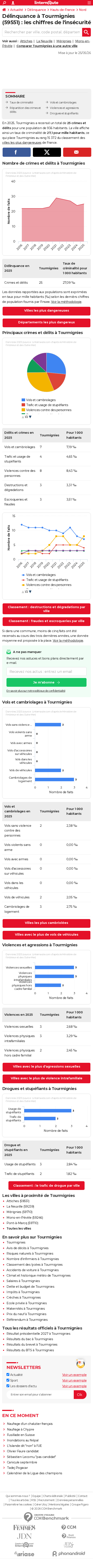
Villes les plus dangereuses (46, 310)
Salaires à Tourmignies (23, 1281)
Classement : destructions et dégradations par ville (46, 609)
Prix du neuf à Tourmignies (26, 1314)
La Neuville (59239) (20, 1206)
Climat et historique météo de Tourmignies (38, 1275)
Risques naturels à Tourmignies (29, 1253)
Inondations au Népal (22, 1440)
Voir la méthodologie (66, 302)
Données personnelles (70, 1500)
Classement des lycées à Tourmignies (34, 1265)
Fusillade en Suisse (21, 1435)
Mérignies (63, 41)
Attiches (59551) (17, 1201)
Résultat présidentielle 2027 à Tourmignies (38, 1334)
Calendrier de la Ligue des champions (34, 1473)
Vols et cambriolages (63, 102)
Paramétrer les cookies (18, 1504)
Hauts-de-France (62, 10)
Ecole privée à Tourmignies (26, 1303)
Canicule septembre (22, 1462)
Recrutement (46, 1500)
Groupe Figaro (79, 1504)
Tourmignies (16, 1242)
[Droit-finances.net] (68, 1536)
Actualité (16, 10)
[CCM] (68, 1527)
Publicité (70, 1496)
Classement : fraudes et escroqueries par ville (47, 621)
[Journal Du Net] (24, 1536)
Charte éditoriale (53, 1496)
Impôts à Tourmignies (23, 1292)
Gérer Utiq (40, 1504)
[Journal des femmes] (24, 1527)
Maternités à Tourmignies (25, 1309)
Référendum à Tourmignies (27, 1320)
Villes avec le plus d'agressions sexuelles (46, 1066)
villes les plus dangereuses (22, 143)
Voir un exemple (74, 1375)
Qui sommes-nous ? (18, 1496)
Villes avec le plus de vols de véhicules (46, 934)
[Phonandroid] (68, 1553)
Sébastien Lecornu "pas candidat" (31, 1457)
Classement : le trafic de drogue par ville (46, 1186)
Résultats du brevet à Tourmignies (32, 1344)
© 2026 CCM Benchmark (46, 1508)
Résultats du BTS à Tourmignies (30, 1350)
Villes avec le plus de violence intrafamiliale (46, 1078)
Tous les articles (19, 1500)
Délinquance (36, 10)
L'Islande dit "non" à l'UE (24, 1446)
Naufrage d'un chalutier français (30, 1424)
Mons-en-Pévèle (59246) (24, 1218)
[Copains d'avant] (24, 1545)
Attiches (26, 41)
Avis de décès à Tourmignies (27, 1248)
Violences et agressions (64, 108)
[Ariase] (24, 1553)
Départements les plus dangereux (46, 322)
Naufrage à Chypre (20, 1429)
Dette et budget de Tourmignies (30, 1287)
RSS (33, 1500)
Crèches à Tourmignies (23, 1297)
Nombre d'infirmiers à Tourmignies (32, 1259)
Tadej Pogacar (17, 1468)
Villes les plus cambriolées (46, 923)
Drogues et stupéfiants (64, 113)
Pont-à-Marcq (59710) (22, 1223)
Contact (83, 1496)
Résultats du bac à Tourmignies (29, 1339)
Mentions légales (59, 1504)
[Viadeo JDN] (68, 1545)
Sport (13, 1380)
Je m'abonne (44, 682)
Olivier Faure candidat (23, 1451)
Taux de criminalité (21, 102)
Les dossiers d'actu (23, 1386)
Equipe (36, 1496)
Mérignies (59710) (19, 1212)
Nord (82, 10)
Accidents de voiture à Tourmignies (32, 1270)
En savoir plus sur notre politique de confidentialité (35, 690)
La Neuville (44, 41)
